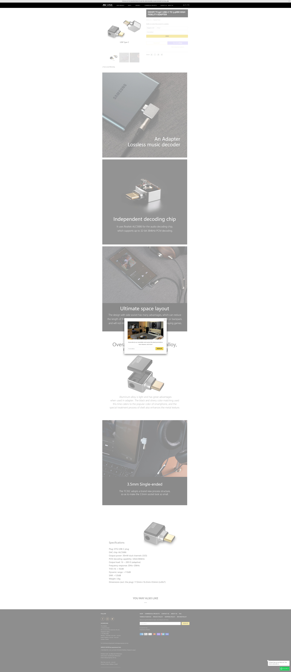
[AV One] (107, 5)
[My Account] (184, 5)
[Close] (165, 320)
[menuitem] (120, 5)
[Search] (186, 5)
